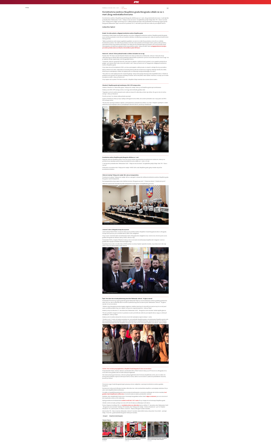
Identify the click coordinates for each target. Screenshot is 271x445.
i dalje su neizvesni (151, 396)
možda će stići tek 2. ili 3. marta (130, 400)
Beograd (105, 416)
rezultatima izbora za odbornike (130, 405)
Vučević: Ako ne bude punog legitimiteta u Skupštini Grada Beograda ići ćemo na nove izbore (126, 368)
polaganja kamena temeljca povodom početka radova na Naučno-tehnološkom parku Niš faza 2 (134, 47)
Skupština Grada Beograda (116, 416)
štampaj (168, 8)
